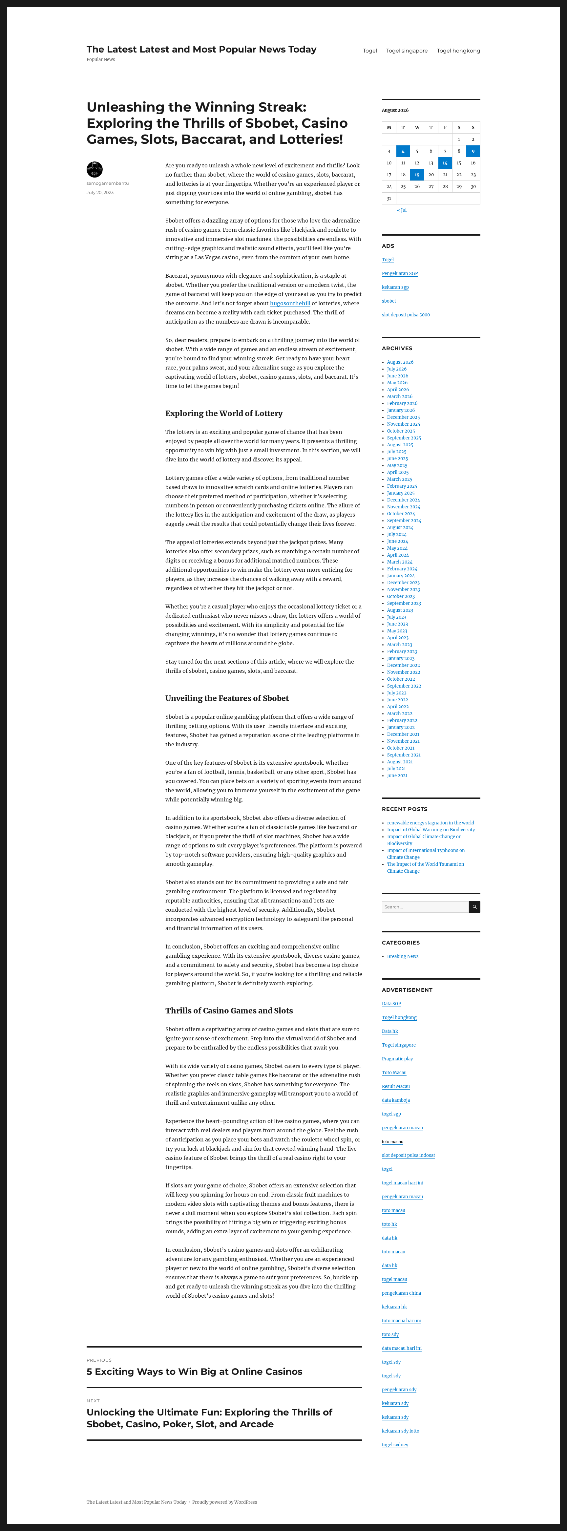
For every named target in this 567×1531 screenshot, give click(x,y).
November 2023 (403, 589)
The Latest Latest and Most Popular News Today (202, 49)
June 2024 (397, 541)
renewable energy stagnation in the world (430, 823)
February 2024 (402, 569)
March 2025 (399, 479)
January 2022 (401, 727)
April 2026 (398, 390)
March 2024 (399, 562)
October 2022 (401, 679)
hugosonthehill (290, 303)
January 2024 (401, 576)
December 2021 (403, 734)
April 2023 (398, 638)
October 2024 (401, 514)
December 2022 (403, 665)
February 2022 (402, 720)
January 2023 (400, 658)
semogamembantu (108, 183)
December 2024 (403, 500)
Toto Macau (394, 1072)
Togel (370, 51)
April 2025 (398, 472)
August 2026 (400, 362)
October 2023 (401, 596)
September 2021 (404, 755)
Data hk (390, 1031)
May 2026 (397, 383)
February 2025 (402, 486)
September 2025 (404, 438)
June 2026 (398, 376)
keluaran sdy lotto (400, 1431)
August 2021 (400, 762)
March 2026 (400, 396)
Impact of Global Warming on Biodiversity (431, 830)
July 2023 (396, 617)
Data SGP (391, 1004)
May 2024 (397, 548)
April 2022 (398, 707)
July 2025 (397, 452)
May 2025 (397, 465)
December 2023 (403, 582)
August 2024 (400, 527)
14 (445, 163)
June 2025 (397, 458)
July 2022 (397, 693)
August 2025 (400, 445)
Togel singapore (407, 51)
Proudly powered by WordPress (224, 1502)
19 (417, 175)
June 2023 (397, 624)
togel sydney (395, 1445)
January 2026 (401, 410)
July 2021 (396, 769)
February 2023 (402, 651)
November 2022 (403, 672)
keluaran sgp (395, 287)
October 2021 (400, 748)
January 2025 (401, 493)
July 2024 (397, 534)
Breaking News (403, 956)
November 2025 (403, 424)
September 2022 (404, 686)
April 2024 (398, 555)
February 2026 (402, 403)
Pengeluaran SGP (400, 273)
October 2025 (401, 431)
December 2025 (403, 417)
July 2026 (397, 369)
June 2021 (397, 775)
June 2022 (397, 700)
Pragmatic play (397, 1059)
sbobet (389, 301)
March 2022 (399, 713)
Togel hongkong (458, 51)
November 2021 (403, 741)
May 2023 (397, 631)
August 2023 (400, 610)
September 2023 (404, 603)
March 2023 (399, 645)
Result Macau (396, 1086)
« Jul (402, 210)
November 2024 (403, 507)
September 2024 (404, 520)
